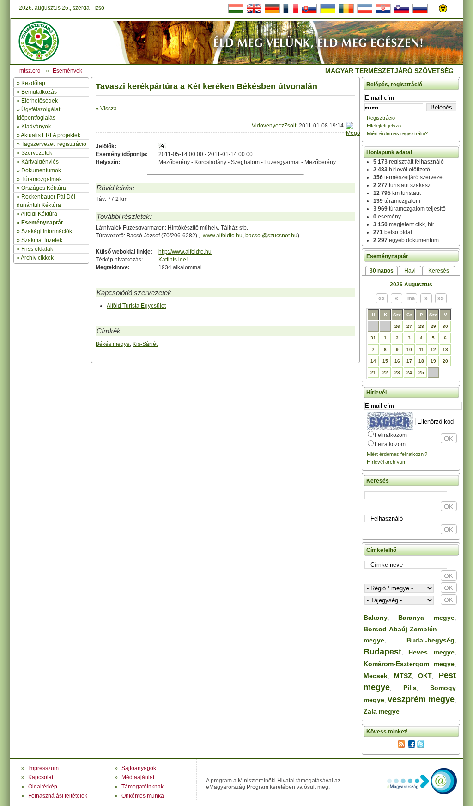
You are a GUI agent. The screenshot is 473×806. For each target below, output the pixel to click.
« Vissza (106, 108)
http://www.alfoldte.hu (185, 251)
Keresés (438, 270)
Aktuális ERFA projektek (50, 135)
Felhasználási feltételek (57, 796)
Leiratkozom (390, 444)
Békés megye (113, 344)
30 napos (382, 270)
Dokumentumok (41, 170)
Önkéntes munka (142, 796)
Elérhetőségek (39, 100)
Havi (410, 270)
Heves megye (431, 652)
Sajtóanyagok (138, 768)
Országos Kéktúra (43, 188)
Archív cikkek (37, 258)
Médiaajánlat (137, 777)
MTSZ (403, 675)
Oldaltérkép (42, 786)
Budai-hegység (430, 640)
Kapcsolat (40, 777)
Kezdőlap (33, 83)
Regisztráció (381, 118)
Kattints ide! (173, 259)
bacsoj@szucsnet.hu (271, 235)
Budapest (382, 651)
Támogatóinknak (142, 786)
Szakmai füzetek (41, 240)
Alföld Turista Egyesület (136, 306)
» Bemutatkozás (37, 92)
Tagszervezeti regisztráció (53, 144)
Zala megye (382, 711)
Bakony (376, 617)
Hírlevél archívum (386, 462)
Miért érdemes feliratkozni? (397, 454)
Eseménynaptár (42, 222)
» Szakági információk (44, 231)
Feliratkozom (391, 435)
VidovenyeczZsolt (274, 125)
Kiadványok (36, 126)
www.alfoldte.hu (223, 235)
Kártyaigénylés (40, 161)
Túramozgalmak (41, 179)
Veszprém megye (421, 699)
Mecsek (376, 675)
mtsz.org (30, 70)
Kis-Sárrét (145, 344)
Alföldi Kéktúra (39, 214)
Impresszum (43, 768)
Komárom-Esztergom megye (409, 663)
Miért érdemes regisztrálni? (397, 133)
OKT (425, 675)
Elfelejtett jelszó (384, 125)
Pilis (410, 687)
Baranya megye (426, 617)
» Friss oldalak (35, 249)
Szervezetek (36, 153)
